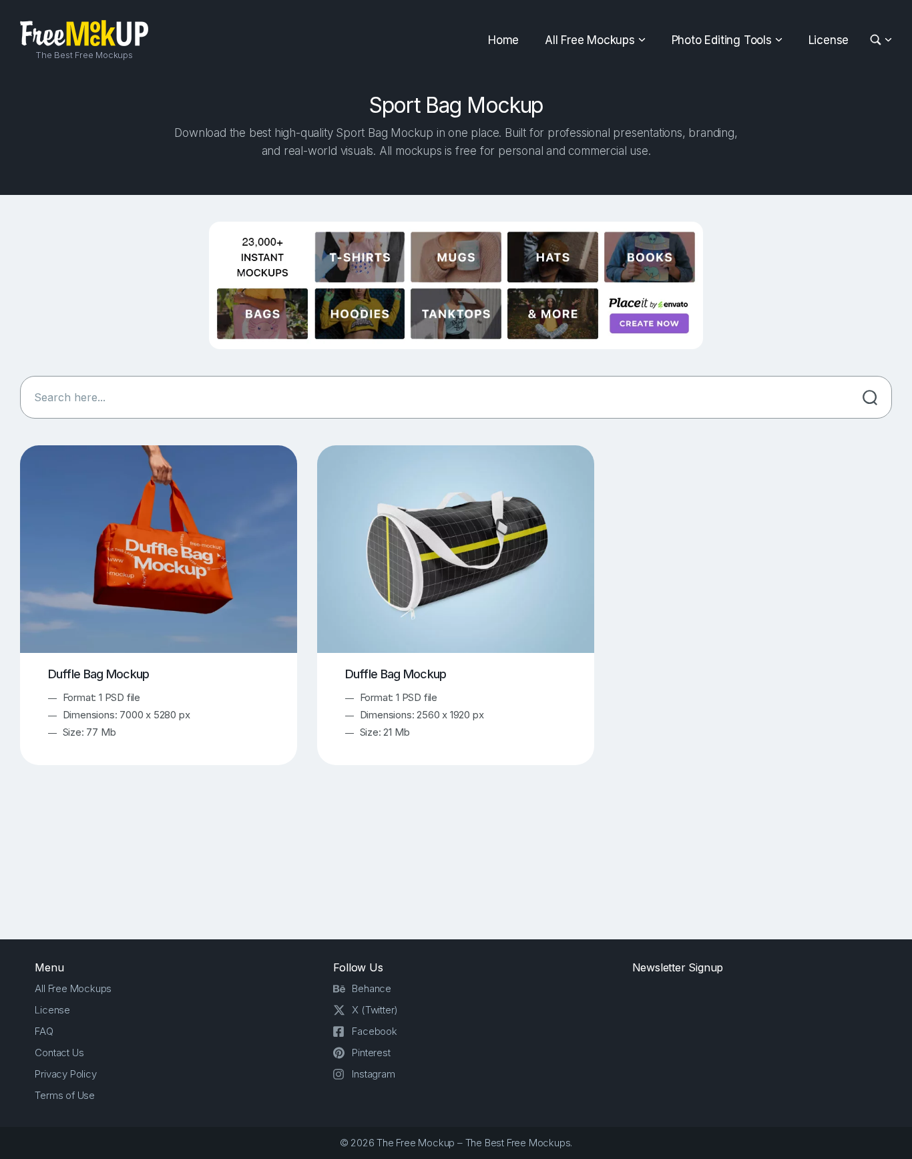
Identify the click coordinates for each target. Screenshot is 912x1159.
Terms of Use (65, 1095)
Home (503, 40)
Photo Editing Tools (722, 40)
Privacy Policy (65, 1074)
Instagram (373, 1074)
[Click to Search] (870, 397)
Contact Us (59, 1052)
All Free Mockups (590, 40)
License (829, 40)
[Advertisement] (456, 864)
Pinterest (371, 1052)
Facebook (374, 1031)
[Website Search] (877, 40)
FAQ (44, 1031)
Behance (371, 988)
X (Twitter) (375, 1009)
